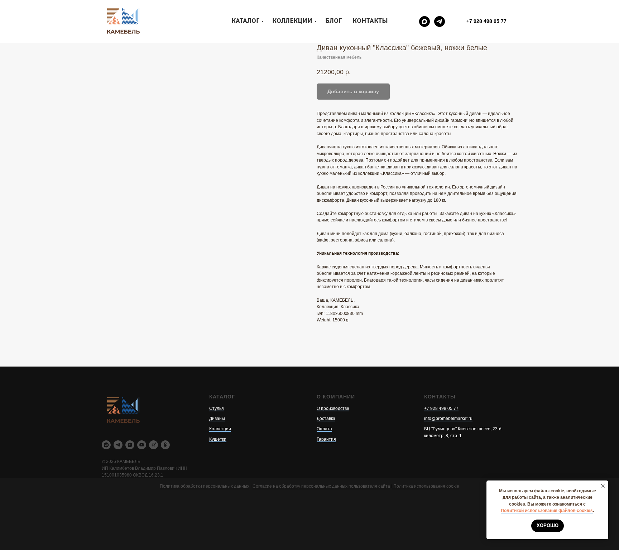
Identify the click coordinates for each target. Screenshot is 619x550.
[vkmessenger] (106, 444)
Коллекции (292, 21)
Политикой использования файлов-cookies (547, 510)
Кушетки (217, 439)
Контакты (370, 21)
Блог (333, 21)
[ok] (165, 444)
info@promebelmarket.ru (448, 418)
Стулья (216, 408)
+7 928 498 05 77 (441, 408)
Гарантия (326, 439)
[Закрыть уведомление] (602, 485)
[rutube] (153, 444)
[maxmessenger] (424, 21)
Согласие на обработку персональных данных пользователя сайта (321, 486)
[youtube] (141, 444)
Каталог (245, 21)
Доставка (326, 418)
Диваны (217, 418)
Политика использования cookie (425, 486)
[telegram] (439, 21)
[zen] (129, 444)
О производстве (333, 408)
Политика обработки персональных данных (204, 486)
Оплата (324, 428)
